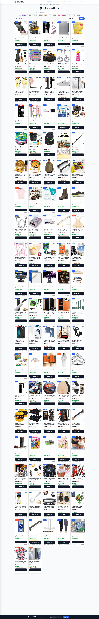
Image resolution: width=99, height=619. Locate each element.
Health (70, 15)
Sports (55, 15)
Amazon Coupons (56, 1)
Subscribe (66, 617)
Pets (46, 15)
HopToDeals (20, 1)
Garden (41, 15)
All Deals (49, 1)
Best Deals (76, 1)
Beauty (64, 15)
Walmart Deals (64, 1)
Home (30, 15)
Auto (74, 15)
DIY (50, 15)
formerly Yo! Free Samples (20, 2)
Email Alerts (82, 1)
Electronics (35, 15)
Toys (59, 15)
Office (79, 15)
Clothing (24, 15)
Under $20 (70, 1)
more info (57, 4)
